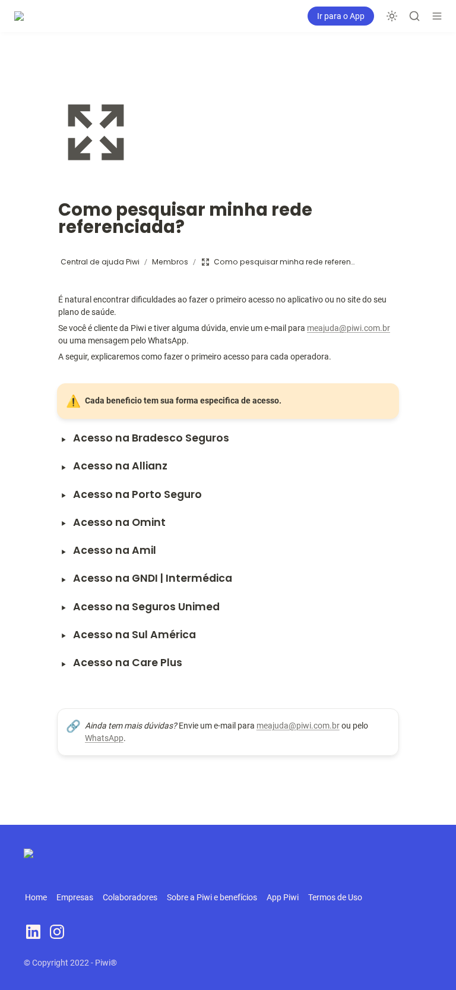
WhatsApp (104, 738)
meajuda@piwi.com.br (348, 328)
